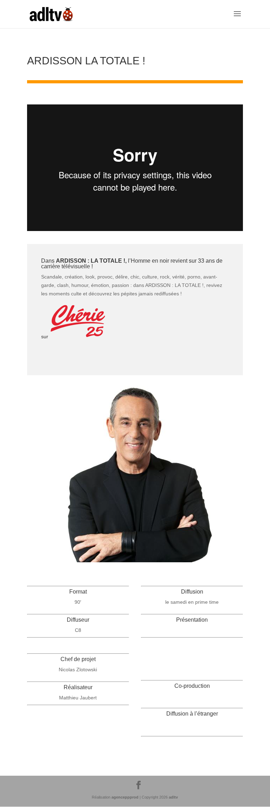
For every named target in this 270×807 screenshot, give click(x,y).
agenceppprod (125, 797)
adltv (173, 797)
